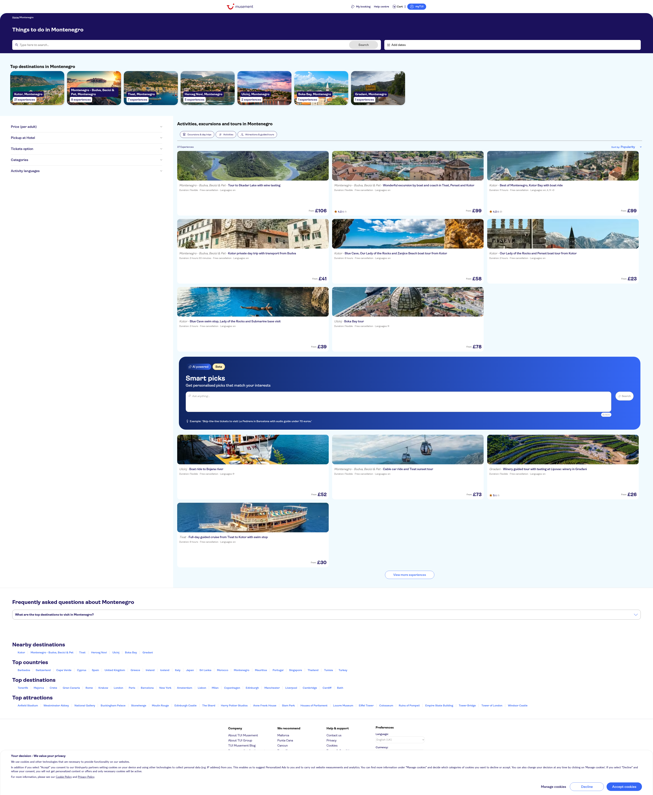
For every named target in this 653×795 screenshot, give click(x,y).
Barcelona (147, 687)
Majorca (39, 687)
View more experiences (409, 575)
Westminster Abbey (56, 705)
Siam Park (288, 705)
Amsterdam (184, 687)
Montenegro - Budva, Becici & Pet (52, 652)
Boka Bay (131, 652)
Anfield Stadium (28, 705)
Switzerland (43, 670)
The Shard (208, 705)
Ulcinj (115, 652)
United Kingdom (115, 670)
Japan (190, 670)
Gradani (148, 652)
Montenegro (27, 17)
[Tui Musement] (242, 7)
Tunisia (328, 670)
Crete (53, 687)
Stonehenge (138, 705)
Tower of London (491, 705)
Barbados (24, 670)
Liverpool (291, 687)
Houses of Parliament (314, 705)
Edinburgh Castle (185, 705)
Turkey (343, 670)
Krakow (103, 687)
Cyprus (81, 670)
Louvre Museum (343, 705)
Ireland (150, 670)
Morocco (222, 670)
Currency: (382, 747)
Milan (215, 687)
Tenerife (23, 687)
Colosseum (386, 705)
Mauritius (261, 670)
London (118, 687)
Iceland (164, 670)
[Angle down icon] (99, 127)
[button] (197, 134)
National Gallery (84, 705)
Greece (135, 670)
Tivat (82, 652)
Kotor (21, 652)
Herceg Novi (99, 652)
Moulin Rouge (160, 705)
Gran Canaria (71, 687)
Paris (132, 687)
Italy (177, 670)
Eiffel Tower (366, 705)
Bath (340, 687)
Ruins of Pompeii (409, 705)
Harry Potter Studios (234, 705)
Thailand (313, 670)
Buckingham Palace (113, 705)
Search (363, 45)
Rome (89, 687)
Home (15, 17)
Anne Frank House (264, 705)
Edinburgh (252, 687)
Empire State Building (439, 705)
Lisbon (202, 687)
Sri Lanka (205, 670)
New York (165, 687)
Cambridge (310, 687)
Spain (95, 670)
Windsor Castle (518, 705)
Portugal (278, 670)
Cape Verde (63, 670)
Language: (382, 734)
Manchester (272, 687)
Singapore (295, 670)
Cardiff (327, 687)
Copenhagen (232, 687)
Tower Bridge (467, 705)
